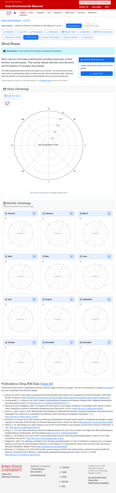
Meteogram (53, 31)
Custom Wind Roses (51, 37)
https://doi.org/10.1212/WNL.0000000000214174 (49, 403)
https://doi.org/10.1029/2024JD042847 (62, 433)
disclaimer (96, 7)
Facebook (65, 467)
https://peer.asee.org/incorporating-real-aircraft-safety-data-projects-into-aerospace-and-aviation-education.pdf (65, 397)
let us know (107, 387)
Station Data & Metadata (11, 20)
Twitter (64, 472)
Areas (30, 12)
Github (64, 476)
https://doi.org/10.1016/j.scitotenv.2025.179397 (45, 438)
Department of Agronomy (11, 476)
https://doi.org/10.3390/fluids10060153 (24, 427)
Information (9, 31)
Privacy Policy (93, 480)
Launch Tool (98, 73)
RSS (63, 486)
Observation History (13, 37)
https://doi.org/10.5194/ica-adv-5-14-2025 (21, 416)
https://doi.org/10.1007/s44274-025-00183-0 (22, 454)
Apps (23, 12)
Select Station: (7, 25)
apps (107, 7)
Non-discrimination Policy (97, 477)
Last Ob (23, 31)
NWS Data (69, 12)
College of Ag (6, 474)
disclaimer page (46, 80)
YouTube (65, 481)
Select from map (92, 25)
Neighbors (86, 31)
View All (46, 383)
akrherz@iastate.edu (38, 475)
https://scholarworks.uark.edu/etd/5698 (51, 446)
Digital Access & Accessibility (98, 483)
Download (87, 37)
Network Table (70, 31)
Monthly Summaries (104, 31)
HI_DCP (26, 20)
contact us (83, 7)
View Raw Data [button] (13, 95)
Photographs (37, 31)
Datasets (40, 12)
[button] (34, 213)
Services (81, 12)
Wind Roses (32, 37)
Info (48, 12)
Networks (58, 12)
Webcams (92, 12)
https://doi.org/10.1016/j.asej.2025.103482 (96, 422)
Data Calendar (71, 37)
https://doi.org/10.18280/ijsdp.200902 (88, 408)
